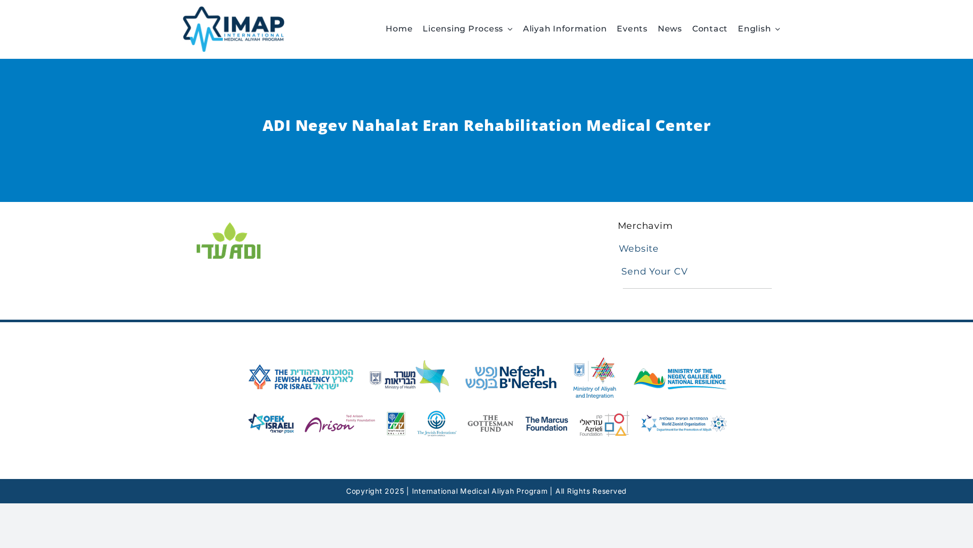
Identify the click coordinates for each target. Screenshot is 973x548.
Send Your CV (653, 271)
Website (639, 248)
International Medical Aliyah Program (480, 491)
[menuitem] (764, 29)
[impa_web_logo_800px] (233, 10)
